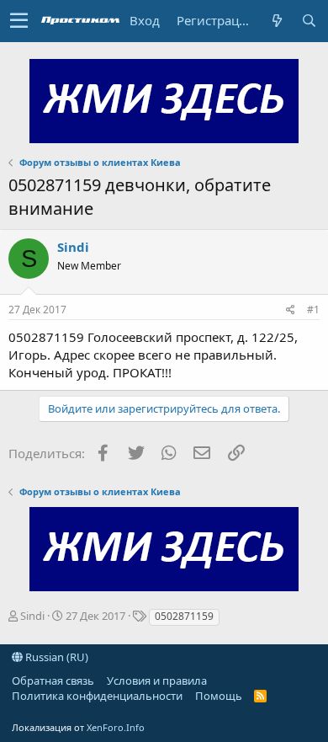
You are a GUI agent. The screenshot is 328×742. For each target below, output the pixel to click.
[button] (18, 21)
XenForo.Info (116, 727)
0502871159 (184, 616)
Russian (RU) (55, 657)
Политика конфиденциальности (97, 695)
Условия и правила (157, 680)
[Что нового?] (277, 20)
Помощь (218, 695)
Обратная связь (53, 680)
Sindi (73, 246)
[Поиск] (309, 20)
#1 (313, 309)
